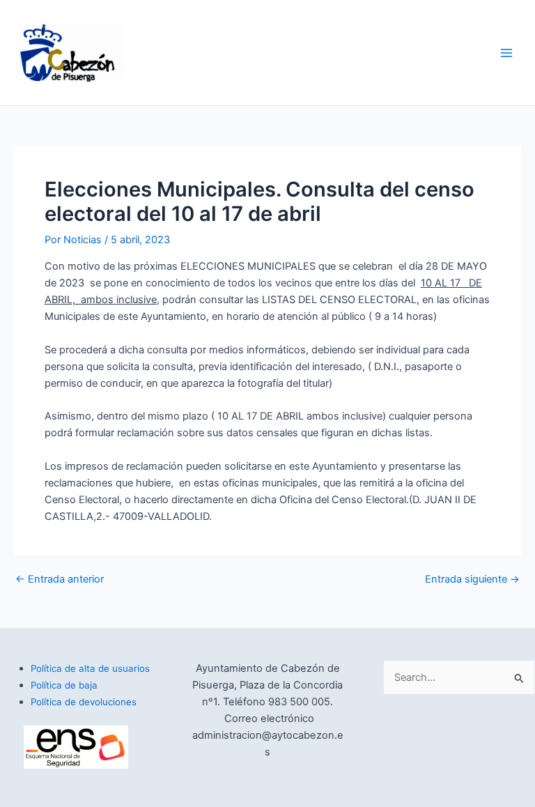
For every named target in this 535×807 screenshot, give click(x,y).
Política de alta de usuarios (90, 668)
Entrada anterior (59, 579)
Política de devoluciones (84, 701)
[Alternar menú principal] (506, 53)
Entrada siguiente (472, 579)
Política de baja (64, 685)
